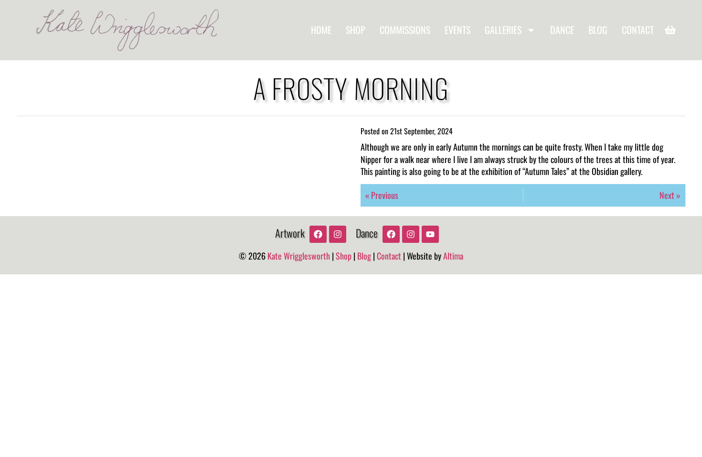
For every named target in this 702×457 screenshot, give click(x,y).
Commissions (405, 29)
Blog (597, 29)
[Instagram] (337, 234)
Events (457, 29)
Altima (453, 256)
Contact (638, 29)
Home (321, 29)
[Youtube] (430, 234)
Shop (355, 29)
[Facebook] (318, 234)
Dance (562, 29)
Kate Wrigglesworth (298, 256)
